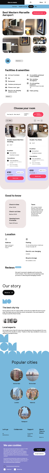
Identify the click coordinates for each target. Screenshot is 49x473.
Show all (8, 96)
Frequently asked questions (30, 435)
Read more (18, 60)
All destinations (6, 434)
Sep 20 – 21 (19, 172)
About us (7, 292)
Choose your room (38, 13)
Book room (15, 178)
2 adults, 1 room (26, 114)
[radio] (8, 153)
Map (36, 6)
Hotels (31, 6)
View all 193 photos (37, 49)
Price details (10, 174)
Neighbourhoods (23, 6)
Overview (14, 6)
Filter (10, 120)
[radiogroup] (15, 154)
